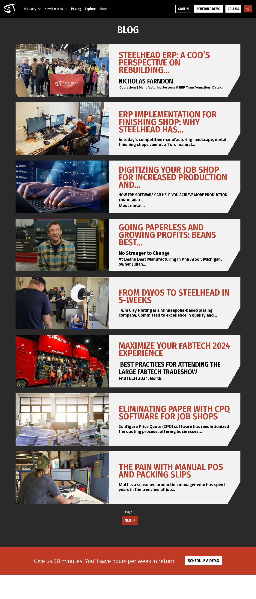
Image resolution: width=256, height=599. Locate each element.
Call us (233, 9)
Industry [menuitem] (30, 9)
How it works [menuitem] (53, 9)
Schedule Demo (208, 9)
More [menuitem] (103, 9)
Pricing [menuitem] (76, 9)
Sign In (183, 9)
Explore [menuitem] (90, 9)
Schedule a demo (203, 560)
